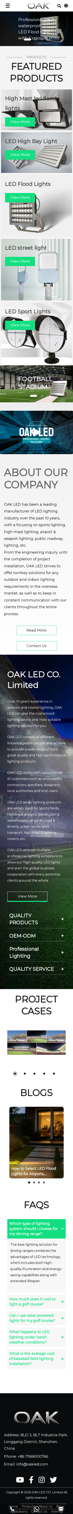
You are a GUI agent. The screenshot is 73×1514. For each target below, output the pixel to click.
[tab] (36, 919)
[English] (66, 5)
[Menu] (7, 5)
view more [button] (20, 122)
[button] (59, 6)
